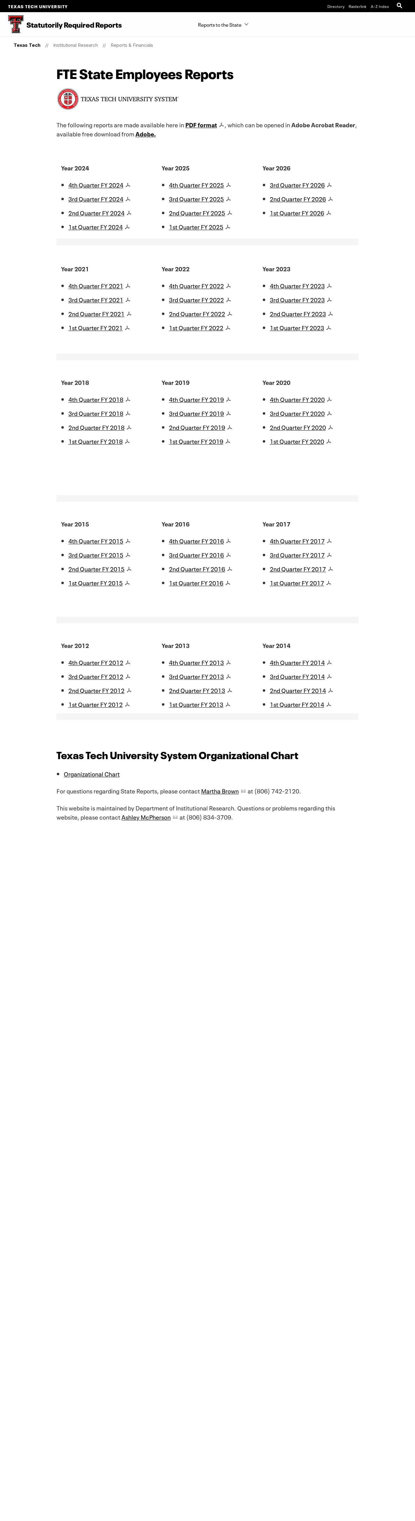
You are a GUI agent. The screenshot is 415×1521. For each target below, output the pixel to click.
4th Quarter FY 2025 (196, 184)
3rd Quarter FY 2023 (297, 299)
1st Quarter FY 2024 (95, 226)
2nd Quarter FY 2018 (96, 426)
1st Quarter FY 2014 (297, 703)
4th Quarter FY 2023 (297, 285)
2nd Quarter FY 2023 (298, 313)
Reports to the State (220, 24)
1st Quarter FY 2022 (196, 327)
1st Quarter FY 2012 (95, 703)
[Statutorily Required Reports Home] (11, 24)
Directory (336, 6)
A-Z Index (380, 6)
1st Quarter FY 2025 (196, 226)
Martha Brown (220, 790)
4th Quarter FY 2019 (196, 398)
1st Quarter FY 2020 (297, 440)
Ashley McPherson (146, 816)
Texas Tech (27, 45)
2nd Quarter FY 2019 (197, 426)
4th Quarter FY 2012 (95, 661)
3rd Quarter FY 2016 (196, 554)
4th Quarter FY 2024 (95, 184)
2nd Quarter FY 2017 (298, 568)
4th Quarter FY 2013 (196, 661)
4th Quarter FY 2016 (196, 540)
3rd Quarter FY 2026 (297, 184)
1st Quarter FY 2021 (95, 327)
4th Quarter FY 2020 (297, 398)
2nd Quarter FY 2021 (96, 313)
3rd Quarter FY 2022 (196, 299)
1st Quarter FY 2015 (95, 582)
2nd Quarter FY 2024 (96, 212)
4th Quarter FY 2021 (95, 285)
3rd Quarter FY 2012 (95, 675)
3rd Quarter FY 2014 (297, 675)
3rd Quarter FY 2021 (95, 299)
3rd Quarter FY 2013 (196, 675)
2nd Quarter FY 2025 (197, 212)
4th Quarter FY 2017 (297, 540)
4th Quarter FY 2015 (95, 540)
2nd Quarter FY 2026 (298, 198)
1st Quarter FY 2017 (297, 582)
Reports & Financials (132, 45)
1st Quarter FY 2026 (297, 212)
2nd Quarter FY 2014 (298, 689)
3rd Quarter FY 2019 (196, 412)
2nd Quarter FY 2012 (96, 689)
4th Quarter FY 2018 (95, 398)
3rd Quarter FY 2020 (297, 412)
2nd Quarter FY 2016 (197, 568)
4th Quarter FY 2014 (297, 661)
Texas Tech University (38, 6)
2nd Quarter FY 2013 (197, 689)
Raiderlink (358, 6)
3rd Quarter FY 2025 (196, 198)
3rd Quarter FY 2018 (95, 412)
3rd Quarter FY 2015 (95, 554)
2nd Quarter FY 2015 (96, 568)
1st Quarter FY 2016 (196, 582)
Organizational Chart (92, 773)
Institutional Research (75, 45)
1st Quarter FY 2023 (297, 327)
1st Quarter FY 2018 (95, 440)
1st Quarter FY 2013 (196, 703)
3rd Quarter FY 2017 (297, 554)
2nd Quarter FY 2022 (197, 313)
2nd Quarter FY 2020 (298, 426)
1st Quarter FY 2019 (196, 440)
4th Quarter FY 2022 (196, 285)
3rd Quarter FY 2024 (95, 198)
